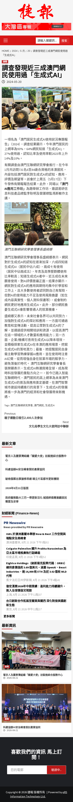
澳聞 (5, 62)
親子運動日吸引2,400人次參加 (23, 415)
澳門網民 (39, 405)
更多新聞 (9, 616)
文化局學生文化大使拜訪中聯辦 (49, 424)
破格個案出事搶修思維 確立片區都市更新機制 (32, 478)
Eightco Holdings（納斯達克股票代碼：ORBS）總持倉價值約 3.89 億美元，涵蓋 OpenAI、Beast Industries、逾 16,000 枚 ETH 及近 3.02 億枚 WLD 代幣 (36, 569)
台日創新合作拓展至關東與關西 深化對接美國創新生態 (36, 603)
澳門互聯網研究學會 (21, 405)
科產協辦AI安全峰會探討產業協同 (25, 469)
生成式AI (50, 405)
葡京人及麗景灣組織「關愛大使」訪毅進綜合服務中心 (35, 458)
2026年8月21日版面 (17, 488)
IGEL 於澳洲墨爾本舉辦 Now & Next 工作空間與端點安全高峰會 (36, 536)
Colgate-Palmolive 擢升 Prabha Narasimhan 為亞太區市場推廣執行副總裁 (36, 550)
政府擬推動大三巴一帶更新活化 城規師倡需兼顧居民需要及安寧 (36, 499)
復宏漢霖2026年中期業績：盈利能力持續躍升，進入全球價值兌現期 (36, 588)
